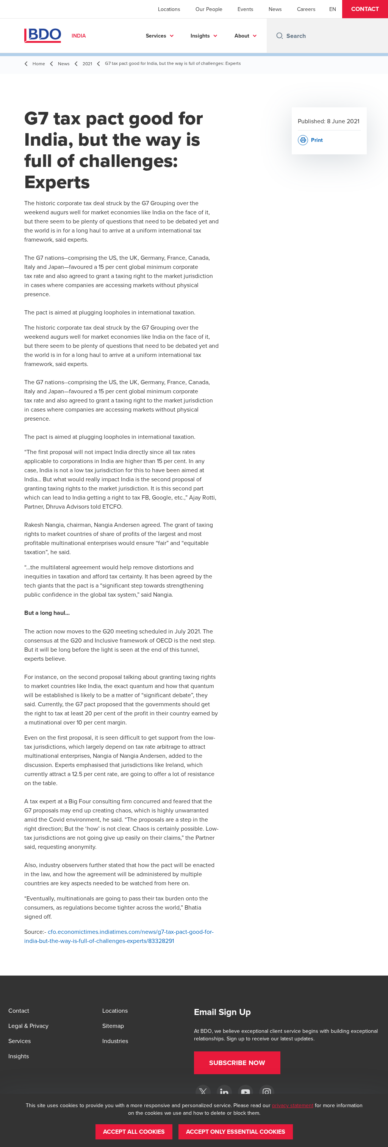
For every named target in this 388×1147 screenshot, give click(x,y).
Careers (306, 9)
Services (156, 35)
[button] (365, 9)
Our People (209, 9)
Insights (200, 35)
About (242, 35)
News (275, 9)
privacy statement (292, 1105)
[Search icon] (279, 35)
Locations (169, 9)
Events (245, 9)
